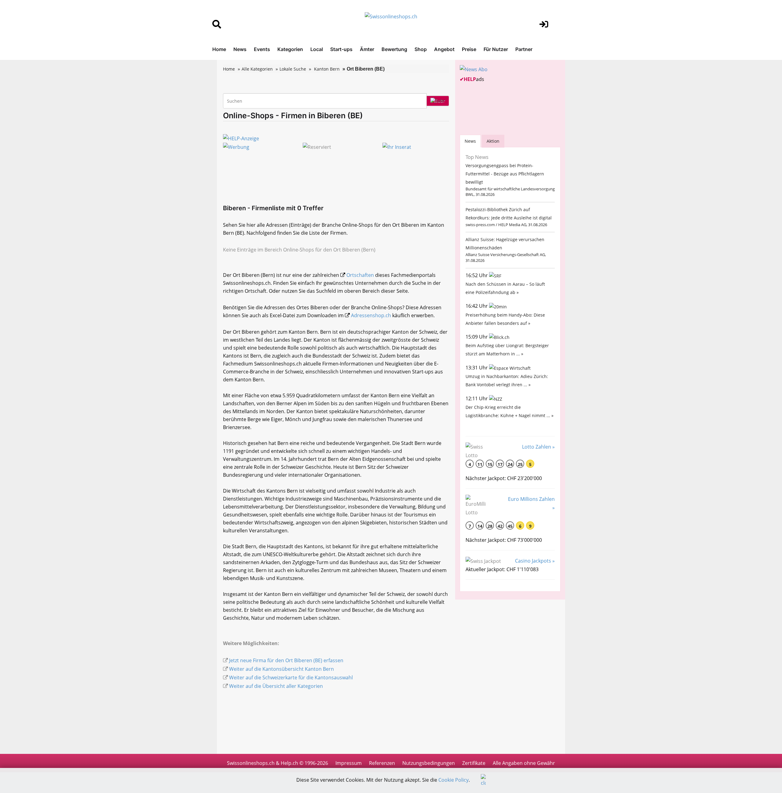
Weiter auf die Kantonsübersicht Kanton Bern (281, 669)
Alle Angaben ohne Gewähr (524, 763)
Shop (421, 49)
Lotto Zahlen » (538, 446)
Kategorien (290, 49)
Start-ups (341, 49)
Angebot (444, 49)
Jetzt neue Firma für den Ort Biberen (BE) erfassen (286, 660)
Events (262, 49)
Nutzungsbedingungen (428, 763)
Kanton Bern (327, 69)
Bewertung (394, 49)
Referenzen (382, 763)
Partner (523, 49)
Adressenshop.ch (371, 315)
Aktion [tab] (493, 141)
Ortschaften (360, 275)
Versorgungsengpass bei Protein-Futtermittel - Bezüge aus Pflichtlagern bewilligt (505, 174)
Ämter (367, 49)
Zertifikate (473, 763)
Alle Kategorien (257, 69)
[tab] (470, 141)
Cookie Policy (453, 779)
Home (219, 49)
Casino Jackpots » (535, 560)
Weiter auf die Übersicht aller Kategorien (276, 686)
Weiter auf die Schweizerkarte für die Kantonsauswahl (291, 677)
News (240, 49)
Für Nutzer (496, 49)
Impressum (348, 763)
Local (316, 49)
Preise (469, 49)
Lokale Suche (293, 69)
